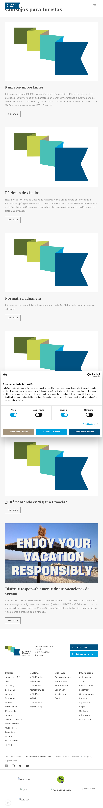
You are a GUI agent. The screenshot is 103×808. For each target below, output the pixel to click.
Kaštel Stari (35, 685)
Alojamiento (85, 677)
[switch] (38, 415)
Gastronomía (61, 681)
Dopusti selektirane (51, 432)
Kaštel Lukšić (36, 706)
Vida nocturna (61, 685)
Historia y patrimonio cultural (10, 689)
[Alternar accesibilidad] (8, 802)
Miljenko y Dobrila (13, 719)
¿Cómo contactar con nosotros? (86, 685)
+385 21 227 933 (84, 647)
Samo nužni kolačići (19, 432)
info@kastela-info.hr (83, 654)
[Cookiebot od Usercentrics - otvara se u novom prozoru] (89, 375)
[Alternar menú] (95, 6)
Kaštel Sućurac (37, 694)
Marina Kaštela (12, 723)
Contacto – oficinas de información (85, 715)
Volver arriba (89, 789)
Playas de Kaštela (63, 677)
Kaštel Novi (35, 681)
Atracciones (11, 706)
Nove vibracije (73, 756)
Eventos (59, 698)
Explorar (13, 114)
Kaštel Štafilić (36, 677)
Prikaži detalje (89, 424)
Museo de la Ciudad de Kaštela (11, 732)
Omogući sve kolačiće (84, 432)
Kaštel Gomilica (37, 689)
